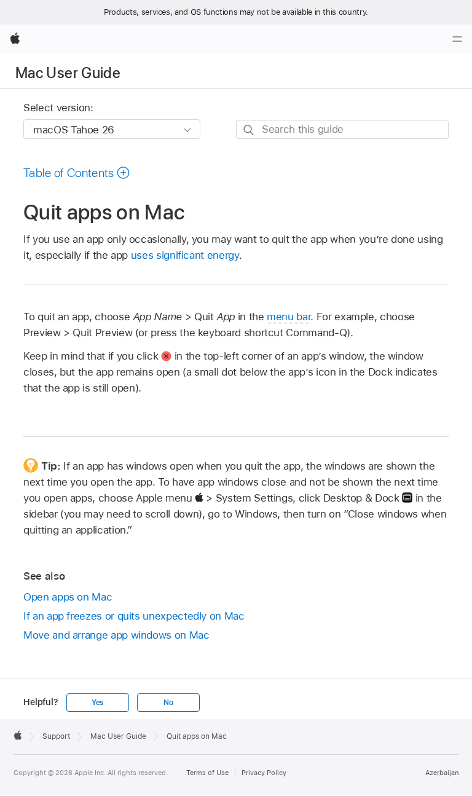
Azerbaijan (441, 772)
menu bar (288, 316)
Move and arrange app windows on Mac (116, 635)
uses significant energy (185, 255)
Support (56, 736)
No (168, 702)
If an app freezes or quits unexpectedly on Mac (134, 616)
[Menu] (457, 39)
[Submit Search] (249, 130)
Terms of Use (207, 772)
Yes (98, 702)
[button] (76, 172)
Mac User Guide (67, 73)
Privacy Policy (264, 772)
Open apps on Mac (67, 597)
